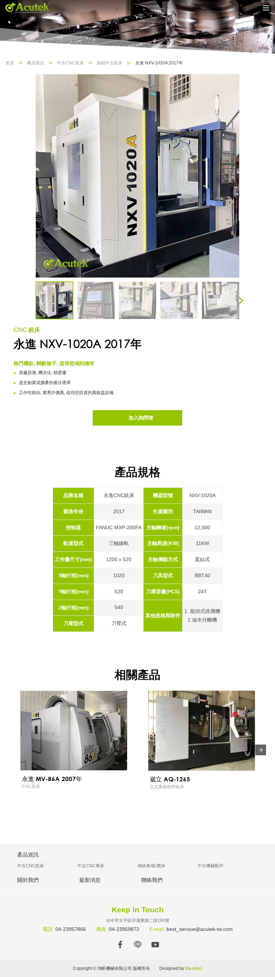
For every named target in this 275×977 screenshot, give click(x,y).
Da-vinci (193, 968)
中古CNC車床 (90, 865)
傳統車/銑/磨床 (151, 865)
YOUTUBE (155, 944)
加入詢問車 (141, 418)
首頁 (9, 62)
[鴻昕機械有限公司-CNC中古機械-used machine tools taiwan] (32, 8)
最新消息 (90, 880)
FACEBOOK (120, 944)
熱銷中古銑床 (109, 62)
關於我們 (28, 880)
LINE (137, 944)
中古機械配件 (210, 865)
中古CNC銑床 (70, 62)
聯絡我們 (152, 880)
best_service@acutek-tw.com (200, 929)
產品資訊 (35, 62)
